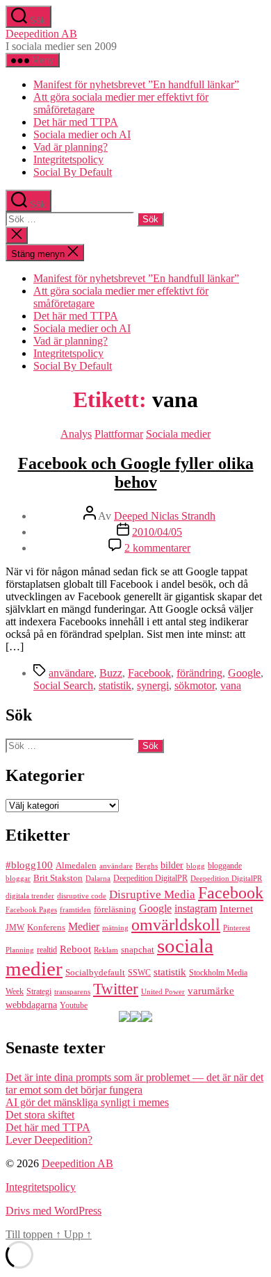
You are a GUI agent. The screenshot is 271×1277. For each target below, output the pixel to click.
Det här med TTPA (75, 122)
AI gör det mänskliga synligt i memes (87, 1102)
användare (71, 673)
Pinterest (236, 927)
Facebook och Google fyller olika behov (136, 472)
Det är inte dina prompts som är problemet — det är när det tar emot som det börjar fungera (134, 1083)
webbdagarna (31, 1005)
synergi (153, 685)
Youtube (74, 1005)
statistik (115, 685)
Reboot (75, 949)
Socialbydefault (95, 973)
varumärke (211, 990)
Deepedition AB (41, 34)
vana (230, 685)
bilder (172, 865)
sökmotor (194, 685)
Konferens (46, 927)
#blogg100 (29, 865)
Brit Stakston (58, 878)
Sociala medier (178, 434)
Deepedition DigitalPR (150, 878)
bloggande (225, 866)
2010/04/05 (157, 532)
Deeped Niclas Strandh (164, 516)
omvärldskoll (175, 925)
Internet (236, 908)
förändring (199, 673)
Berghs (147, 866)
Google (244, 673)
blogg (195, 866)
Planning (20, 950)
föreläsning (115, 909)
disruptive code (81, 896)
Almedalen (76, 866)
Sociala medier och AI (82, 134)
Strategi (38, 991)
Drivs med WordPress (53, 1211)
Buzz (110, 673)
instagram (195, 909)
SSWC (139, 973)
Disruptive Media (152, 894)
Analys (76, 434)
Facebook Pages (31, 910)
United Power (163, 991)
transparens (72, 991)
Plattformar (119, 434)
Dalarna (97, 878)
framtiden (75, 910)
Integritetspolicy (68, 159)
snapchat (137, 950)
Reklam (106, 950)
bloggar (18, 878)
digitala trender (30, 896)
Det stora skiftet (40, 1115)
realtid (47, 950)
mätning (115, 928)
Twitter (115, 989)
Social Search (63, 685)
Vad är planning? (70, 147)
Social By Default (72, 172)
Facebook (149, 673)
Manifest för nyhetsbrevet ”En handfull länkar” (136, 84)
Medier (83, 926)
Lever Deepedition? (49, 1140)
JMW (15, 927)
